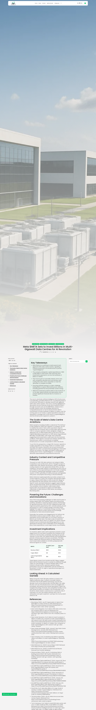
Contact (44, 3)
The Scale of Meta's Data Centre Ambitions (18, 369)
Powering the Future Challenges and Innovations (18, 376)
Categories (56, 3)
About (40, 3)
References (13, 386)
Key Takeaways (14, 366)
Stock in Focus (52, 344)
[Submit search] (86, 361)
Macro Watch (36, 344)
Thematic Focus (60, 344)
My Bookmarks (50, 3)
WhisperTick (45, 352)
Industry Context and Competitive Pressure (15, 372)
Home (36, 3)
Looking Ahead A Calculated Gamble (17, 382)
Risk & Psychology (43, 344)
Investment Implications (16, 380)
